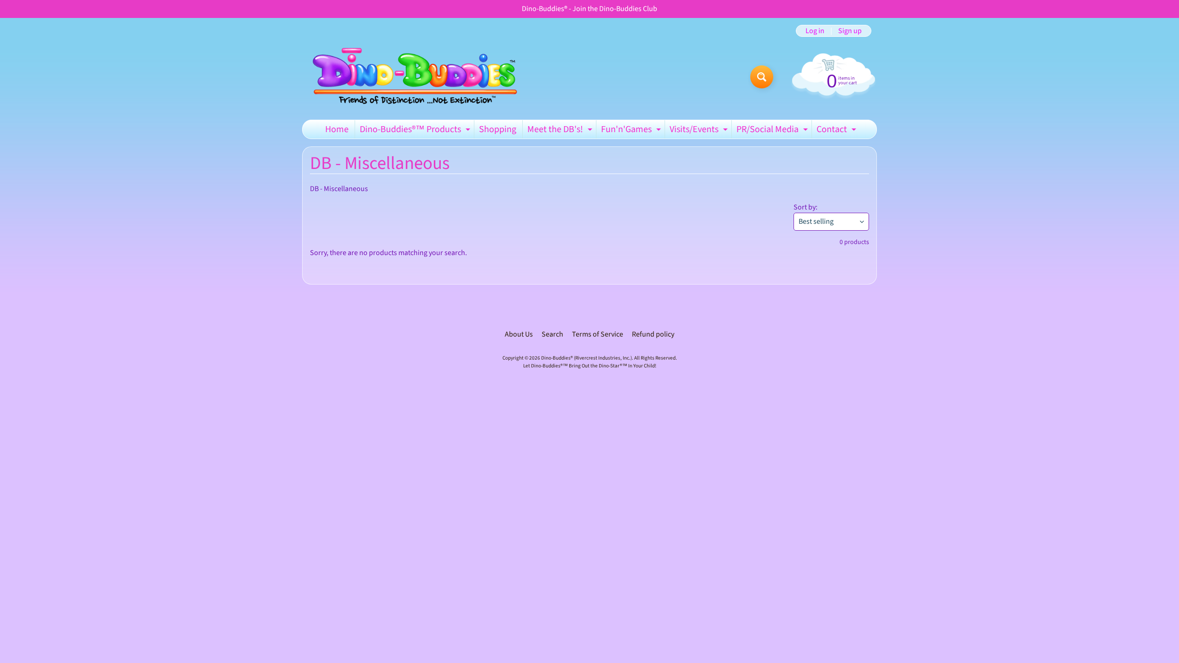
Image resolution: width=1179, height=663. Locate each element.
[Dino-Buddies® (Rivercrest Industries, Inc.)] (413, 76)
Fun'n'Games (632, 131)
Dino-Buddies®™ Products (416, 131)
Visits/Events (700, 131)
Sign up (850, 31)
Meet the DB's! (561, 131)
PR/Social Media (773, 131)
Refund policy (653, 334)
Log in (814, 31)
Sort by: (805, 207)
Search (552, 334)
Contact (837, 131)
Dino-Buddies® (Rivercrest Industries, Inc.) (586, 358)
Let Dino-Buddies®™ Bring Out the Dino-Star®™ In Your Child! (589, 365)
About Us (519, 334)
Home (337, 129)
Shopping (497, 129)
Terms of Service (597, 334)
